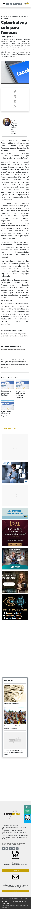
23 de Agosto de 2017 (9, 37)
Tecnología (4, 18)
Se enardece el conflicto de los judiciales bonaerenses (12, 727)
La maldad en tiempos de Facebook (6, 393)
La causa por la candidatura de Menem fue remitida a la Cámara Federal (13, 752)
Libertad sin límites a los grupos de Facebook (20, 394)
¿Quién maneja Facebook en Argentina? (6, 413)
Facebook (4, 349)
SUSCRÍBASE (15, 891)
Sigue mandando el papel (11, 703)
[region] (15, 635)
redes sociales (20, 349)
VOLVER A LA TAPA (8, 428)
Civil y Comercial (6, 16)
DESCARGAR (15, 870)
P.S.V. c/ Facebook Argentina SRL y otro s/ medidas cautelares (15, 334)
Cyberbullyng (11, 349)
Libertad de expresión (20, 16)
